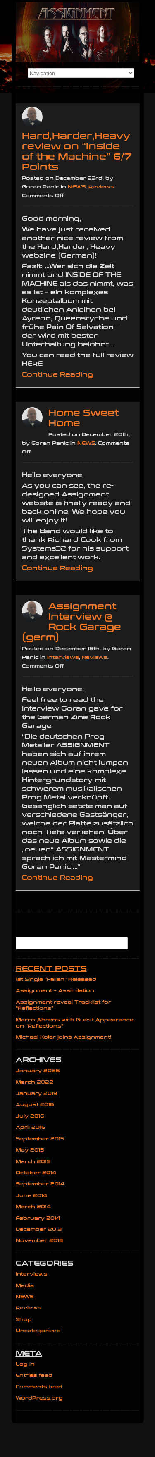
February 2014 (38, 1218)
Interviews (63, 657)
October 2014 (36, 1173)
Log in (25, 1364)
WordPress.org (39, 1398)
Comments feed (39, 1387)
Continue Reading (57, 374)
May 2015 (30, 1150)
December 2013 (39, 1229)
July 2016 (30, 1116)
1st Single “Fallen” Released (56, 979)
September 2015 (40, 1139)
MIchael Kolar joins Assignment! (63, 1037)
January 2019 (36, 1093)
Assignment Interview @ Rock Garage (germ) (71, 622)
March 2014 (33, 1206)
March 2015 (33, 1161)
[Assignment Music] (78, 32)
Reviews (101, 187)
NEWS (77, 187)
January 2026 (38, 1070)
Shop (24, 1319)
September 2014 (40, 1184)
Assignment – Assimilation (55, 990)
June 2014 (31, 1195)
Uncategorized (38, 1330)
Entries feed (34, 1375)
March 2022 (34, 1082)
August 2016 (35, 1104)
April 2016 (30, 1127)
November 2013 (39, 1240)
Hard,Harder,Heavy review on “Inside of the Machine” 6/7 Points (76, 151)
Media (25, 1285)
